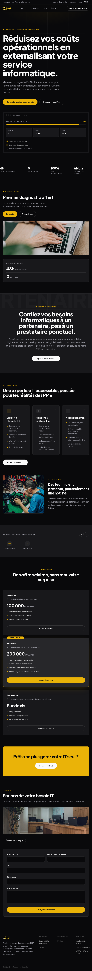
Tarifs (45, 8)
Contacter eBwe (46, 766)
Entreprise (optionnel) (56, 854)
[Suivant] (87, 534)
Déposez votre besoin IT (46, 358)
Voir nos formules (15, 462)
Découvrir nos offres (51, 102)
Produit (24, 8)
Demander (10, 214)
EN (88, 2)
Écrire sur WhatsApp (14, 840)
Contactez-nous (75, 2)
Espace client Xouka (60, 2)
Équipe (53, 8)
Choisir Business (46, 680)
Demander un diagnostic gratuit (20, 102)
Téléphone (11, 877)
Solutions (35, 8)
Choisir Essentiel (46, 628)
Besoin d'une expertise (78, 8)
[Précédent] (81, 534)
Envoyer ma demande (46, 910)
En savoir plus (27, 214)
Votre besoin (12, 888)
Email (9, 866)
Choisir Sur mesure (46, 728)
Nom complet (12, 854)
